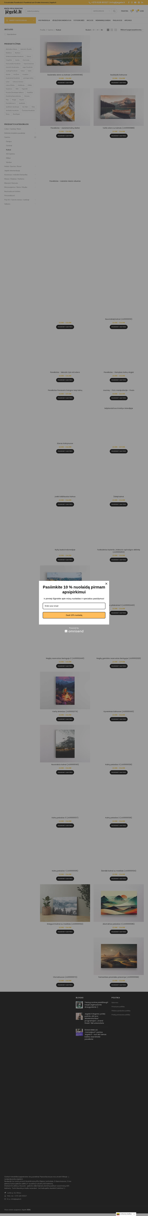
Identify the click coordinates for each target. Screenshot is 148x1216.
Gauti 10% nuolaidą (74, 615)
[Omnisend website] (74, 630)
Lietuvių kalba (125, 1214)
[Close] (106, 583)
